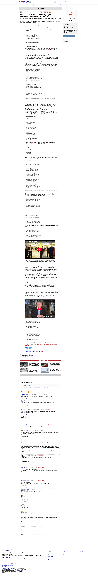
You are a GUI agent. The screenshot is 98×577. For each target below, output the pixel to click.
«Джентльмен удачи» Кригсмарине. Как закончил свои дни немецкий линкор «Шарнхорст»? (55, 370)
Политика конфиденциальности (7, 565)
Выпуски (25, 5)
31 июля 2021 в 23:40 (30, 409)
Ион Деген (43, 25)
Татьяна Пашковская (24, 440)
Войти (67, 1)
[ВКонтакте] (49, 12)
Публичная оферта (66, 554)
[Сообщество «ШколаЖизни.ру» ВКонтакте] (62, 5)
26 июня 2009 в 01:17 (33, 489)
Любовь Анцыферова (24, 394)
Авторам (64, 553)
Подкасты (52, 5)
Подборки (31, 5)
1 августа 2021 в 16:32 (31, 400)
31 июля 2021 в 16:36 (31, 424)
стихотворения (53, 344)
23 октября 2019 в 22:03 (32, 430)
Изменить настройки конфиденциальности (9, 574)
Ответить (25, 398)
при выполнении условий (19, 570)
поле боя (47, 49)
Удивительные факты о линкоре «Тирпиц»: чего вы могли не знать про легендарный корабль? (34, 370)
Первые (29, 385)
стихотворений (35, 296)
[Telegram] (52, 12)
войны (33, 29)
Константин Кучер (26, 480)
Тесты (40, 5)
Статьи (35, 5)
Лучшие (32, 385)
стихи (32, 142)
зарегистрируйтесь (36, 387)
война (31, 344)
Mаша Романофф (26, 467)
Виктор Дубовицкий (24, 424)
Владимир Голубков (26, 416)
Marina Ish (23, 409)
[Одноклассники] (50, 12)
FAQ (64, 551)
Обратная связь (80, 551)
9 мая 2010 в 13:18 (33, 455)
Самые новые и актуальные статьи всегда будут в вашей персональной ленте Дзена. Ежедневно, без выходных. (70, 31)
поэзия (28, 344)
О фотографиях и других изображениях (8, 568)
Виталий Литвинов (24, 400)
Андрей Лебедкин (24, 503)
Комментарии (45, 5)
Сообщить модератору (51, 394)
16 (41, 12)
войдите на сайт (45, 387)
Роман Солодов (25, 430)
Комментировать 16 (29, 351)
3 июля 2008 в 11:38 (35, 534)
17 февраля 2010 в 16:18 (33, 480)
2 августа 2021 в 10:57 (32, 394)
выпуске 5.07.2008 (32, 355)
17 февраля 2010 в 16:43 (33, 467)
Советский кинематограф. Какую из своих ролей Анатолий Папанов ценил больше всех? (34, 365)
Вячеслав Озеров (26, 489)
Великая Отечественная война (43, 344)
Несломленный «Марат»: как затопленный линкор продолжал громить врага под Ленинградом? (55, 365)
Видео (56, 5)
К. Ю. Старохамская (26, 455)
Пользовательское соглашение (7, 566)
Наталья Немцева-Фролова (27, 495)
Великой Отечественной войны (34, 289)
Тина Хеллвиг (25, 511)
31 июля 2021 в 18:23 (34, 416)
